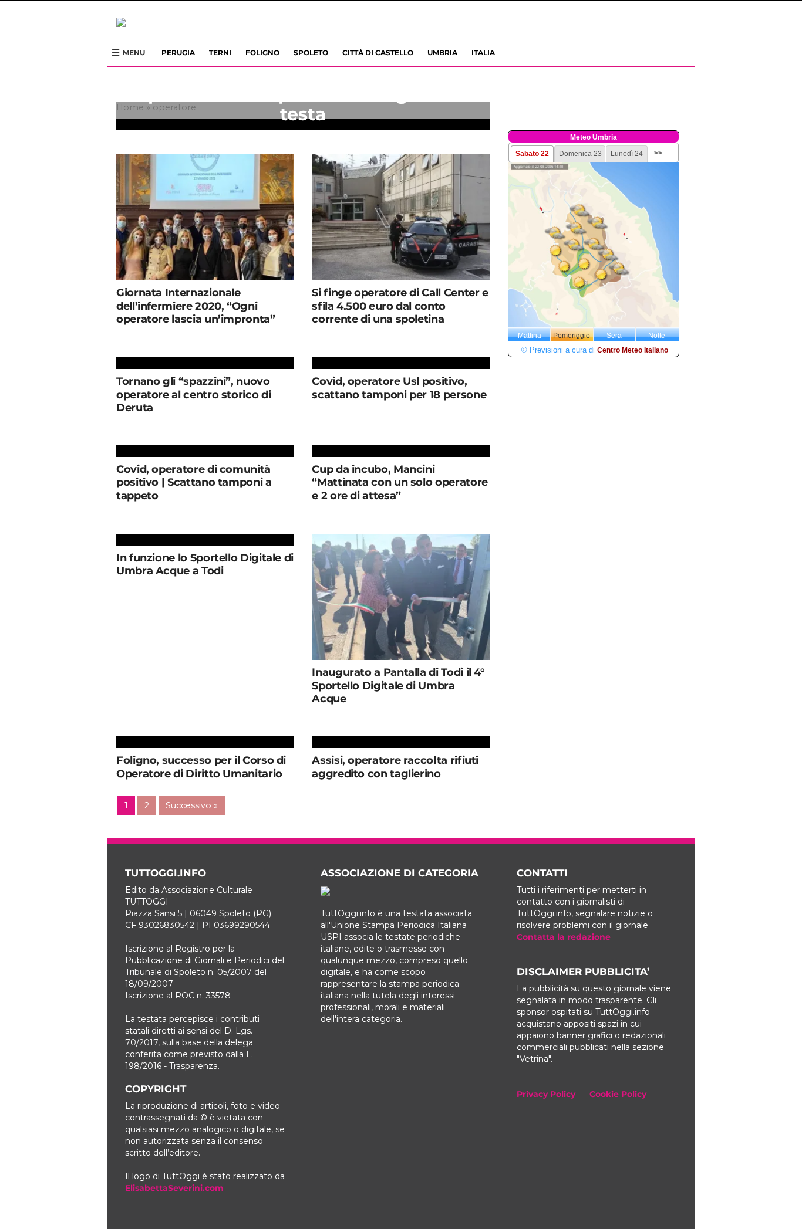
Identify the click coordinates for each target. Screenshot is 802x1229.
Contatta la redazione (564, 937)
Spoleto (311, 52)
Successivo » (192, 805)
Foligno (262, 52)
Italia (483, 52)
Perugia (178, 52)
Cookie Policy (617, 1094)
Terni (220, 52)
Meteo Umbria (593, 137)
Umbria (442, 52)
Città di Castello (377, 52)
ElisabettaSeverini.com (174, 1188)
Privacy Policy (546, 1094)
